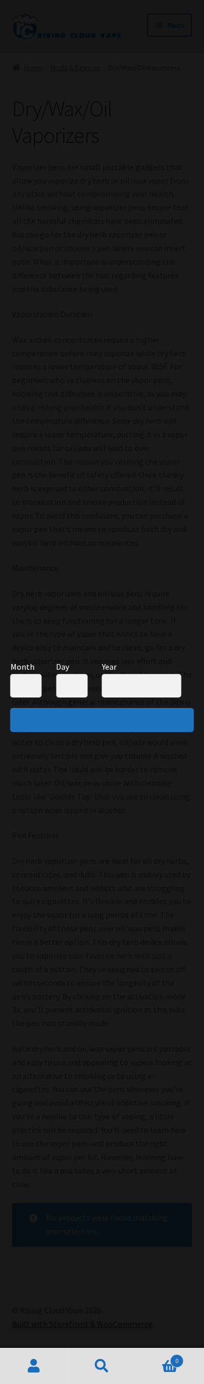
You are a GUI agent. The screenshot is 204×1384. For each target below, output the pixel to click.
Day (62, 666)
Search (102, 1366)
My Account (34, 1366)
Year (109, 666)
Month (22, 666)
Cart (157, 1357)
